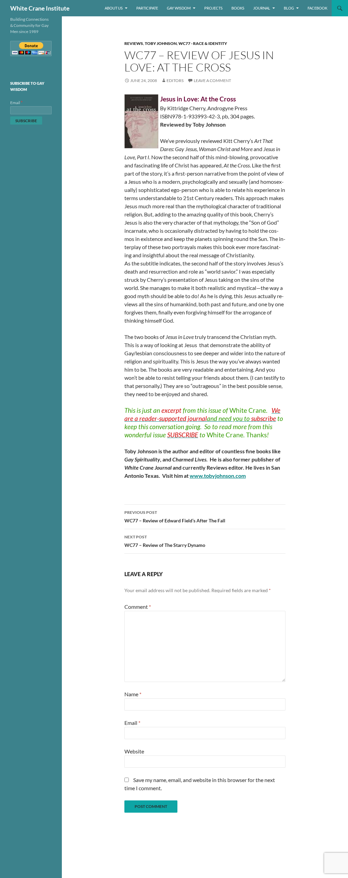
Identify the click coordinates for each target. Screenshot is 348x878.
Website (134, 751)
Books (237, 8)
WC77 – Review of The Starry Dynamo (164, 541)
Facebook (317, 8)
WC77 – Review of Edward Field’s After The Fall (174, 516)
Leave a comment (212, 80)
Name (132, 694)
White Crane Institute (40, 8)
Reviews (133, 43)
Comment (137, 606)
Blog (289, 8)
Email (132, 722)
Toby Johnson (161, 43)
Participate (147, 8)
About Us (114, 8)
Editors (175, 80)
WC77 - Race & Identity (202, 43)
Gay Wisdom (179, 8)
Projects (213, 8)
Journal (261, 8)
